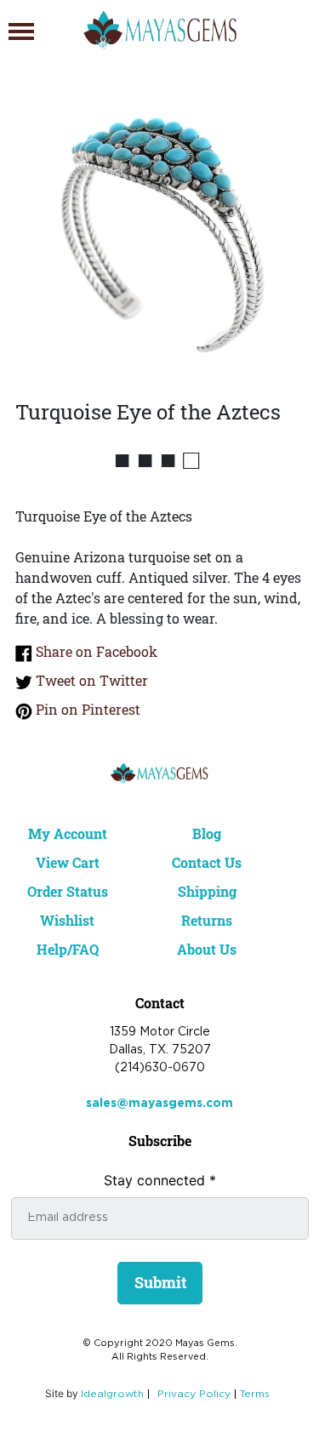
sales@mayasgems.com (159, 1103)
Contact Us (207, 862)
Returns (206, 920)
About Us (206, 949)
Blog (206, 833)
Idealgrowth (112, 1394)
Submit (160, 1282)
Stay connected (160, 1180)
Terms (255, 1394)
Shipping (207, 891)
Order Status (67, 891)
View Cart (68, 862)
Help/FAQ (68, 949)
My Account (67, 833)
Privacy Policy (194, 1394)
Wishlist (67, 920)
